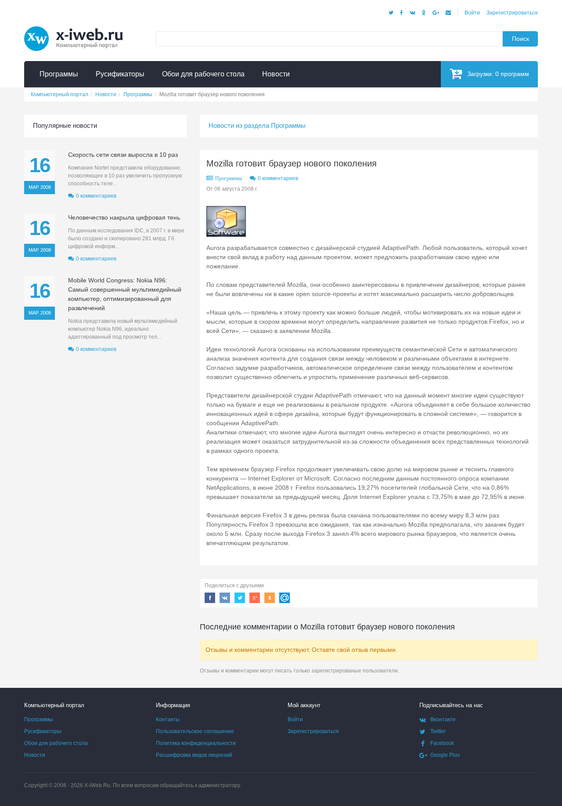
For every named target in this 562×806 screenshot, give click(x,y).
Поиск (520, 38)
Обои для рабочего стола (56, 743)
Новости (34, 755)
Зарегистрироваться (512, 13)
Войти (472, 13)
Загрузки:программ (498, 73)
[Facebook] (401, 13)
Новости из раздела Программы (257, 125)
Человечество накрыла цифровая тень (124, 217)
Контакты (168, 719)
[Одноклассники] (424, 13)
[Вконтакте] (412, 13)
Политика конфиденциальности (196, 743)
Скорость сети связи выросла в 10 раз (123, 154)
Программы (228, 178)
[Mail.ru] (448, 13)
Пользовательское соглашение (195, 731)
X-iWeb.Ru (97, 785)
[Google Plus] (435, 13)
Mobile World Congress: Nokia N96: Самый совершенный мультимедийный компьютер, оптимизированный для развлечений (124, 294)
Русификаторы (42, 731)
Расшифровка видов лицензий (194, 755)
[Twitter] (391, 13)
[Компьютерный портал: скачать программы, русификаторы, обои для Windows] (79, 27)
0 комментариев (278, 178)
